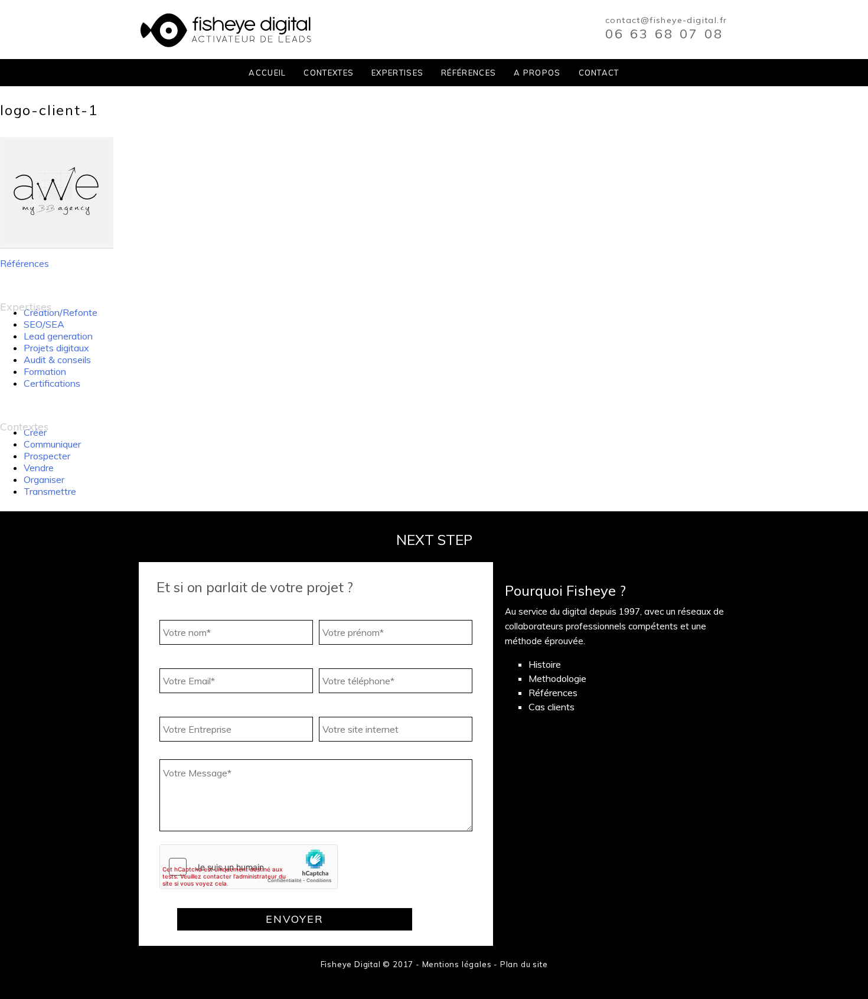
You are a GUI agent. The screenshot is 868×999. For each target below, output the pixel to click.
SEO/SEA (44, 324)
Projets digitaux (56, 348)
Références (468, 72)
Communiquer (52, 444)
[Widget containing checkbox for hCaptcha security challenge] (248, 866)
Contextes (329, 72)
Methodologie (557, 678)
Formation (45, 371)
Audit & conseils (57, 359)
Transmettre (50, 491)
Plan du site (524, 964)
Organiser (44, 479)
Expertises (397, 72)
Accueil (267, 72)
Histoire (544, 664)
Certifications (52, 383)
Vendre (39, 468)
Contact (599, 72)
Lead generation (58, 336)
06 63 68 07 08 (664, 33)
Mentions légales (457, 964)
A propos (537, 72)
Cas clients (551, 707)
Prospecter (47, 456)
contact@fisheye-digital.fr (666, 20)
